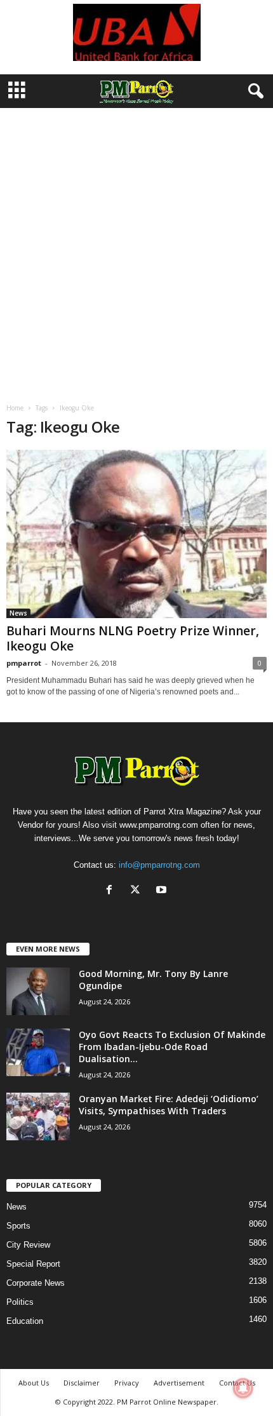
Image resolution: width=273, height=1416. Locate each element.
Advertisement (179, 1382)
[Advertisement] (136, 251)
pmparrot (23, 663)
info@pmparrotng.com (159, 865)
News (18, 613)
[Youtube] (163, 891)
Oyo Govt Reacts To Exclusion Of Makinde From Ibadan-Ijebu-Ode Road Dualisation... (172, 1046)
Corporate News (35, 1283)
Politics (20, 1302)
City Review (28, 1245)
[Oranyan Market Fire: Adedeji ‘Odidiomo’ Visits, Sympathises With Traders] (38, 1116)
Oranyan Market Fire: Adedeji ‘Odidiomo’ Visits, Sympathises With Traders (168, 1105)
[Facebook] (112, 891)
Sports (18, 1226)
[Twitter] (138, 891)
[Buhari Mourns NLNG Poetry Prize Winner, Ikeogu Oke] (136, 534)
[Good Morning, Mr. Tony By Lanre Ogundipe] (38, 991)
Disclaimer (81, 1382)
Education (24, 1321)
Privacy (126, 1382)
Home (14, 407)
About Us (33, 1382)
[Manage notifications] (243, 1388)
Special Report (33, 1264)
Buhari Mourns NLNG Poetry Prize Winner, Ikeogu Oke (132, 638)
